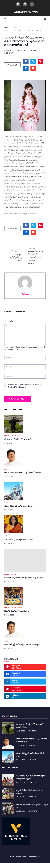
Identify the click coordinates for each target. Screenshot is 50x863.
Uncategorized (10, 436)
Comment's (8, 321)
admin (9, 50)
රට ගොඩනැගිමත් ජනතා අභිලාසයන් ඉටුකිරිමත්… (24, 577)
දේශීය (6, 502)
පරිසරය (19, 608)
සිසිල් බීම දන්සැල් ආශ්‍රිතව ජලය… (17, 611)
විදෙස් (15, 28)
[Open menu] (5, 19)
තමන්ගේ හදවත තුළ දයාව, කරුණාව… (20, 539)
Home (6, 28)
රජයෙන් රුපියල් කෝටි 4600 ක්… (18, 439)
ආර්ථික (19, 436)
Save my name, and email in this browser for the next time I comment (25, 385)
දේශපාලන (7, 641)
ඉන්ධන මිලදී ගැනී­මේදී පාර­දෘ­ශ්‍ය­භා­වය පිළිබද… (23, 644)
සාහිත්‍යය (7, 536)
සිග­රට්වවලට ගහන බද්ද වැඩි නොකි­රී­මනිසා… (23, 472)
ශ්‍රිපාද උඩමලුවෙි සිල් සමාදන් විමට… (18, 506)
